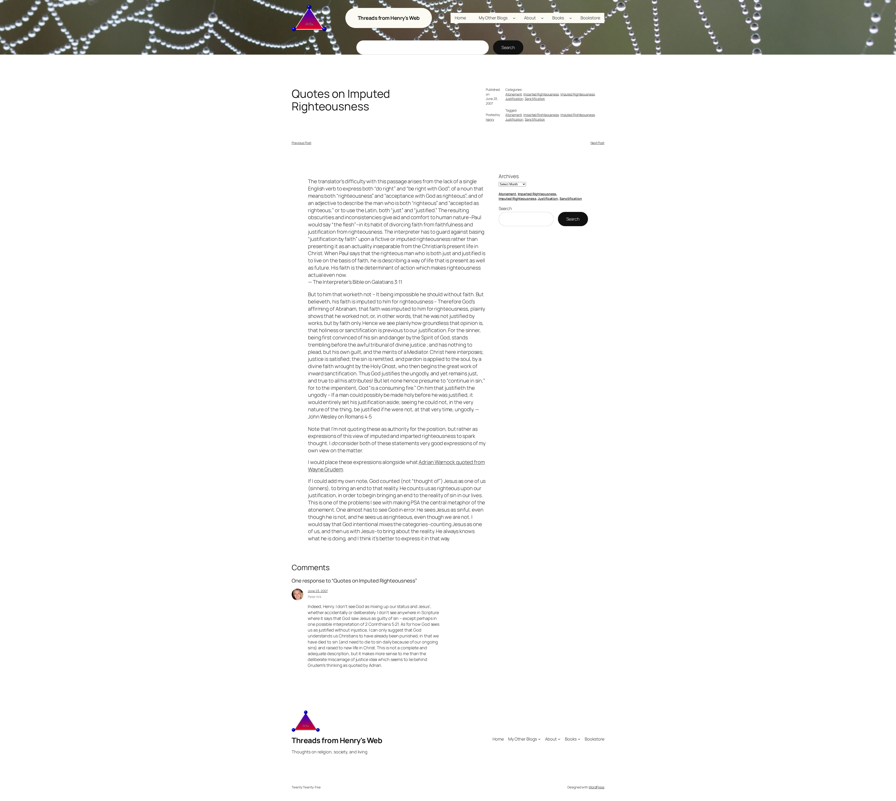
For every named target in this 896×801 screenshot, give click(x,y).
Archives (509, 176)
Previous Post (301, 143)
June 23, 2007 (318, 591)
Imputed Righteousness (577, 94)
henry (490, 119)
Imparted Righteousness (541, 94)
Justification (514, 98)
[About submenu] (542, 18)
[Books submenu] (570, 18)
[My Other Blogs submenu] (514, 18)
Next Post (597, 143)
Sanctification (535, 98)
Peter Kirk (315, 596)
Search (508, 47)
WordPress (596, 787)
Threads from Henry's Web (389, 17)
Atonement (513, 94)
